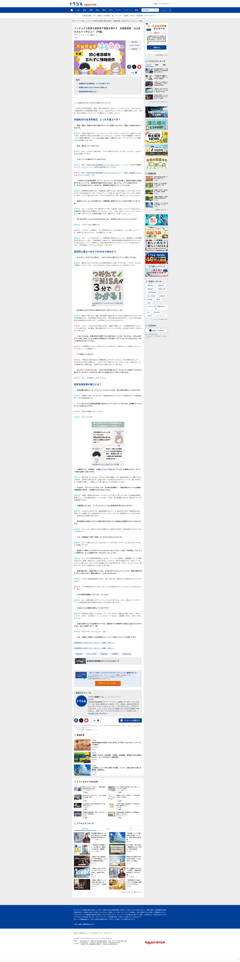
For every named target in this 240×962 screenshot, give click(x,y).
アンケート (128, 10)
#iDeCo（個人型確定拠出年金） (156, 307)
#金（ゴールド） (117, 16)
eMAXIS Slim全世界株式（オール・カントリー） (103, 165)
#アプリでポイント (150, 16)
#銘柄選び (150, 289)
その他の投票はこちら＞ (161, 55)
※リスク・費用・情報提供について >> (86, 730)
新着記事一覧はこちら (161, 209)
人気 (78, 10)
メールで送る (139, 67)
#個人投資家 (151, 296)
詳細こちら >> (86, 728)
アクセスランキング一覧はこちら (130, 892)
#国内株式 (134, 42)
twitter (134, 67)
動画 (91, 10)
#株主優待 (157, 312)
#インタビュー (160, 316)
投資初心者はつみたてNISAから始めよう (93, 87)
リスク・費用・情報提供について (84, 924)
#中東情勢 (107, 16)
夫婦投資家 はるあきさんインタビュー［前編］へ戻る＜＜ (94, 648)
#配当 (158, 299)
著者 (136, 10)
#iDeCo (132, 16)
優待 (104, 10)
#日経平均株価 (86, 16)
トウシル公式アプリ (164, 4)
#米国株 (126, 16)
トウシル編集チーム (91, 35)
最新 (84, 10)
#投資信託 (140, 16)
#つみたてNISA (134, 45)
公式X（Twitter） (158, 330)
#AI (94, 16)
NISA (111, 10)
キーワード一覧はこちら (160, 319)
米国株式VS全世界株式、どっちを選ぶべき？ (94, 83)
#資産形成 (115, 654)
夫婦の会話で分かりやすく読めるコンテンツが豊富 (105, 464)
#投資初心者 (126, 654)
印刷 (132, 72)
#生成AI (149, 316)
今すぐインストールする (107, 683)
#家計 (149, 303)
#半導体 (99, 16)
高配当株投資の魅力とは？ (88, 91)
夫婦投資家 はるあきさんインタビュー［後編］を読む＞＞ (94, 642)
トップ (71, 10)
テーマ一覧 (80, 21)
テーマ (118, 10)
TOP (73, 21)
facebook (129, 67)
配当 (97, 10)
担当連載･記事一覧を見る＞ (98, 713)
